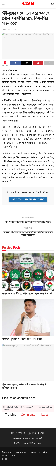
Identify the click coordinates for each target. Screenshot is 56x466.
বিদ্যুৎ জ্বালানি (6, 452)
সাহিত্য (44, 452)
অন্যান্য (14, 455)
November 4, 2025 (9, 29)
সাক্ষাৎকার (34, 452)
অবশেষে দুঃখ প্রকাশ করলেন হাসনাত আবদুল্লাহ (22, 339)
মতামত (4, 455)
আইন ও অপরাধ (21, 452)
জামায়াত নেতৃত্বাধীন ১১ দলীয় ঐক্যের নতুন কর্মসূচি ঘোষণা (27, 293)
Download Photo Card (29, 199)
